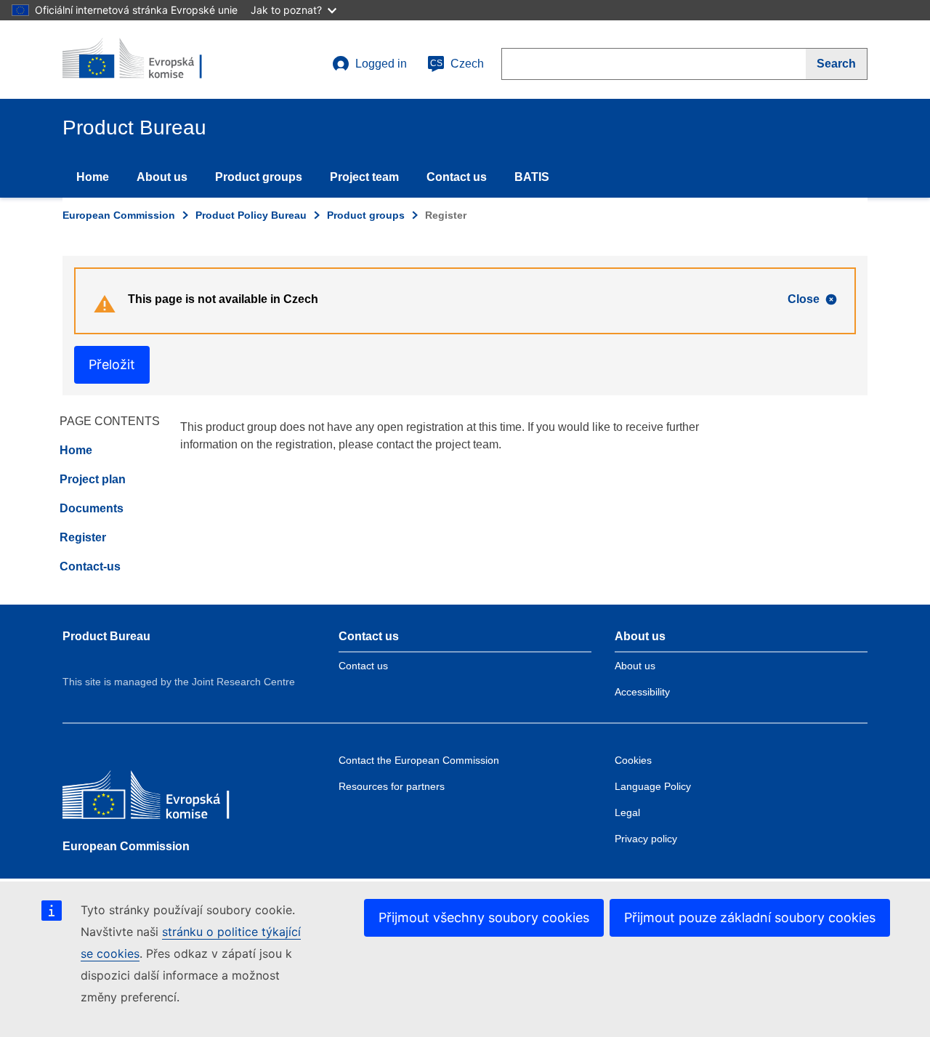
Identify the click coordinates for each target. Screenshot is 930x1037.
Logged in (381, 63)
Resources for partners (392, 786)
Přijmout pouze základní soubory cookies (750, 917)
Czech (457, 63)
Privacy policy (646, 838)
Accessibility (642, 692)
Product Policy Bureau (251, 215)
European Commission (118, 215)
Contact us (456, 177)
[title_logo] (150, 59)
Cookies (633, 760)
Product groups (258, 177)
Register (83, 537)
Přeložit (112, 364)
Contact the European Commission (419, 760)
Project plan (93, 479)
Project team (364, 177)
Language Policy (653, 786)
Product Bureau (106, 636)
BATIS (531, 177)
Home (92, 177)
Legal (627, 812)
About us (162, 177)
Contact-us (90, 566)
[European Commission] (167, 798)
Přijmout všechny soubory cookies (484, 917)
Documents (92, 508)
